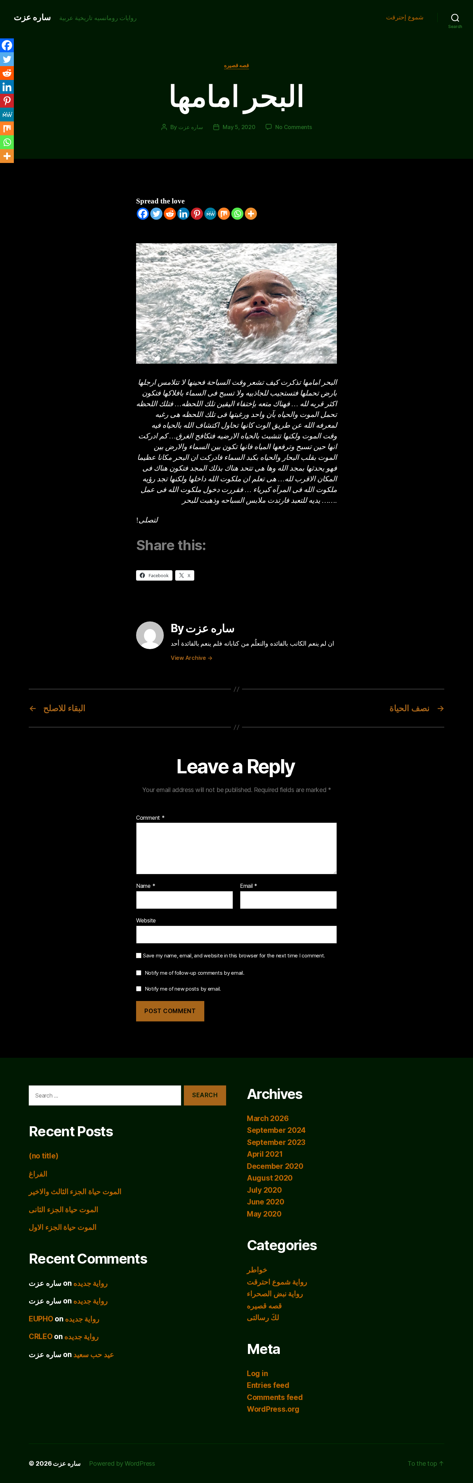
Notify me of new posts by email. (183, 988)
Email (248, 886)
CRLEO (41, 1336)
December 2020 (275, 1166)
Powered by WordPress (122, 1463)
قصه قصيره (236, 65)
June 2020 (265, 1202)
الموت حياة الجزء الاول (63, 1227)
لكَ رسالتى (263, 1317)
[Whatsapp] (237, 214)
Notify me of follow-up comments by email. (194, 973)
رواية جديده (90, 1283)
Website (146, 920)
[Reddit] (170, 214)
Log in (257, 1373)
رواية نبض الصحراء (275, 1293)
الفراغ (38, 1174)
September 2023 (276, 1142)
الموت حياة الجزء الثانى (63, 1209)
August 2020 (270, 1178)
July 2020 (264, 1190)
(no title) (43, 1156)
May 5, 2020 (239, 127)
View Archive (191, 657)
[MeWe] (210, 214)
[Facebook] (143, 214)
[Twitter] (156, 214)
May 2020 (264, 1214)
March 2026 (267, 1118)
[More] (251, 214)
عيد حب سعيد (93, 1354)
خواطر (257, 1269)
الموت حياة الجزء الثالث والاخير (75, 1191)
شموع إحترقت (404, 17)
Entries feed (268, 1385)
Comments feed (275, 1397)
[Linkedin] (183, 214)
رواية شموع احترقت (277, 1281)
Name (145, 886)
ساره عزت (32, 17)
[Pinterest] (197, 214)
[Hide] (3, 169)
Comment (150, 818)
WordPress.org (273, 1409)
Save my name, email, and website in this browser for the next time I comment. (234, 956)
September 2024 (276, 1130)
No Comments (293, 127)
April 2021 (265, 1154)
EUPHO (41, 1318)
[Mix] (224, 214)
